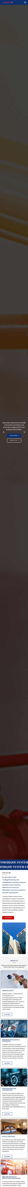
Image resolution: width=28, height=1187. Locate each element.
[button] (25, 2)
